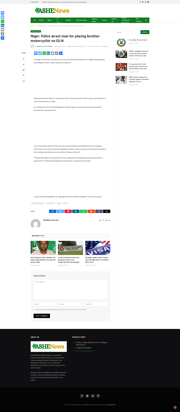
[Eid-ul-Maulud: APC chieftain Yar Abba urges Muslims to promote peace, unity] (43, 248)
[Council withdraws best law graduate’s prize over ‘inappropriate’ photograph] (70, 248)
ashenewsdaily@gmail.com (85, 351)
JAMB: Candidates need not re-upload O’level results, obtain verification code (65, 2)
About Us (114, 20)
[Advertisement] (70, 81)
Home (41, 20)
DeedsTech (111, 405)
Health (68, 20)
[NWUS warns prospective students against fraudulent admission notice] (121, 80)
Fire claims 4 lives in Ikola (138, 40)
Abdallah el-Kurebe (44, 46)
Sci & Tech (59, 20)
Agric (49, 20)
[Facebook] (23, 58)
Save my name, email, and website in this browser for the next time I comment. (61, 309)
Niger (59, 203)
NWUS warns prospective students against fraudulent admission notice (139, 79)
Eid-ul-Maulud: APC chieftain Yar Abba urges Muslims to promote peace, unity (43, 260)
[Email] (23, 81)
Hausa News (94, 20)
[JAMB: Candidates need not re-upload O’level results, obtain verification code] (121, 54)
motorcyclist (51, 203)
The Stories (139, 20)
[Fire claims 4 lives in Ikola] (121, 43)
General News (35, 31)
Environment (81, 20)
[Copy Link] (2, 34)
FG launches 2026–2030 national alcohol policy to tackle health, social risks (138, 66)
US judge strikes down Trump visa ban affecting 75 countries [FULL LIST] (97, 260)
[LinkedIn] (23, 70)
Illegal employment (38, 203)
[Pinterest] (23, 75)
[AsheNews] (53, 11)
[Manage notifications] (175, 407)
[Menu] (35, 20)
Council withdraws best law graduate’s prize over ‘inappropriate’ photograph (68, 260)
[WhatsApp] (2, 21)
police (65, 203)
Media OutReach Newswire (126, 20)
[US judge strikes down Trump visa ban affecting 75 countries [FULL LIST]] (97, 248)
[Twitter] (23, 64)
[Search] (146, 20)
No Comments (93, 46)
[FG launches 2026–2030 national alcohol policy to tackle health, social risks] (121, 67)
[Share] (2, 38)
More (104, 20)
